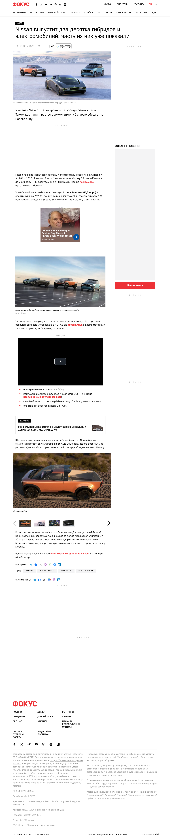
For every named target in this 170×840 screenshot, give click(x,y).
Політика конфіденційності (101, 834)
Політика (75, 12)
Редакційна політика (44, 733)
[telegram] (29, 744)
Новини (17, 711)
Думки (108, 4)
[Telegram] (46, 4)
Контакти (123, 834)
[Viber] (55, 4)
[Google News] (60, 4)
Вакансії (42, 721)
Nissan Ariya (75, 324)
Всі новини (19, 12)
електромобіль (86, 571)
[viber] (43, 744)
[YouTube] (50, 4)
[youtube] (36, 744)
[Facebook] (36, 4)
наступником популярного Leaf (42, 396)
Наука (109, 12)
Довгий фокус (45, 716)
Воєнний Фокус (57, 12)
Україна (88, 12)
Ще (153, 12)
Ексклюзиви (37, 12)
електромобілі (47, 571)
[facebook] (14, 744)
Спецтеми (122, 4)
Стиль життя (123, 12)
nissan (30, 571)
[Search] (156, 4)
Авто (19, 23)
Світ (99, 12)
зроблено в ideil (150, 834)
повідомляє (87, 182)
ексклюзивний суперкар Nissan (69, 553)
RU (150, 4)
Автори (66, 716)
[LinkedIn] (65, 4)
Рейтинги (138, 4)
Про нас (17, 721)
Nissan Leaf (67, 571)
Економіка (141, 12)
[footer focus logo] (25, 704)
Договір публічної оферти (18, 734)
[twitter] (22, 744)
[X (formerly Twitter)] (41, 4)
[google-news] (51, 744)
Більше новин (135, 285)
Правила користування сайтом (71, 724)
